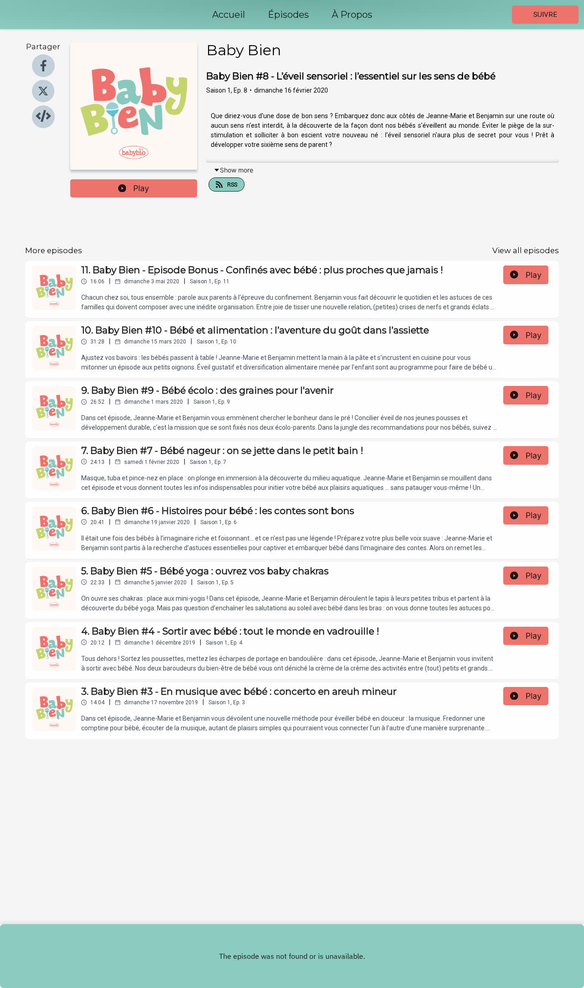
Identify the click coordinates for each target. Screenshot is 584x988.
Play (141, 188)
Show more (236, 170)
